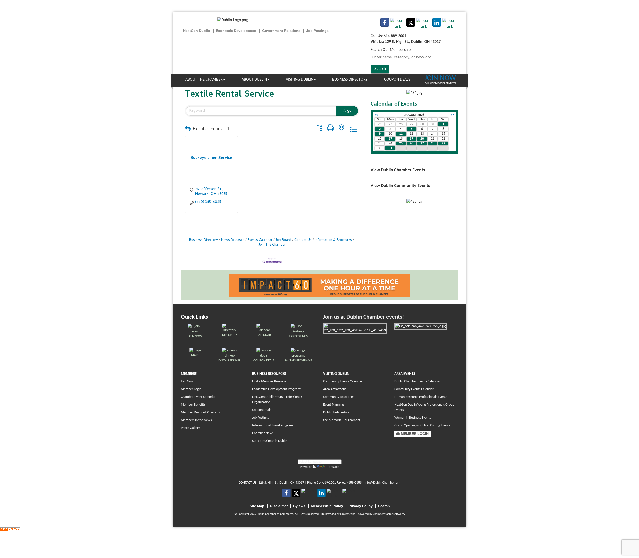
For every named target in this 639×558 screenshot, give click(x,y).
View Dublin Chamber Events (398, 170)
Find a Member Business (269, 381)
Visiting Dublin (299, 80)
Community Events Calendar (342, 381)
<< (376, 115)
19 (411, 139)
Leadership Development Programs (276, 389)
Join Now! (188, 381)
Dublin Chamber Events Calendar (417, 381)
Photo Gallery (190, 428)
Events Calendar (260, 240)
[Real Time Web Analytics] (10, 529)
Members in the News (196, 420)
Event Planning (333, 405)
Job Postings (260, 418)
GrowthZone (347, 514)
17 (390, 139)
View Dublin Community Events (400, 186)
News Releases (232, 240)
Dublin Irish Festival (336, 412)
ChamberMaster (383, 514)
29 (443, 143)
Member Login (191, 389)
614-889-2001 (326, 483)
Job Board (283, 240)
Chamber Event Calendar (198, 397)
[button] (188, 129)
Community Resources (338, 397)
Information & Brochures (333, 240)
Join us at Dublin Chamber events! (363, 317)
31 (390, 148)
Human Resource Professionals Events (420, 397)
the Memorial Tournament (341, 420)
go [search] (349, 111)
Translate (332, 467)
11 (401, 134)
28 (432, 143)
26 (411, 143)
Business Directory (350, 80)
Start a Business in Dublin (269, 441)
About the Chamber (204, 80)
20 (422, 139)
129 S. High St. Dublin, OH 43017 (281, 483)
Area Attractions (334, 389)
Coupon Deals (397, 80)
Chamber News (262, 433)
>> (452, 115)
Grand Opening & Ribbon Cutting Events (422, 425)
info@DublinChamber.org (382, 483)
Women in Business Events (412, 418)
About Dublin (254, 80)
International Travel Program (272, 425)
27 (422, 143)
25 (401, 143)
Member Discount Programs (200, 412)
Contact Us (303, 240)
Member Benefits (193, 405)
